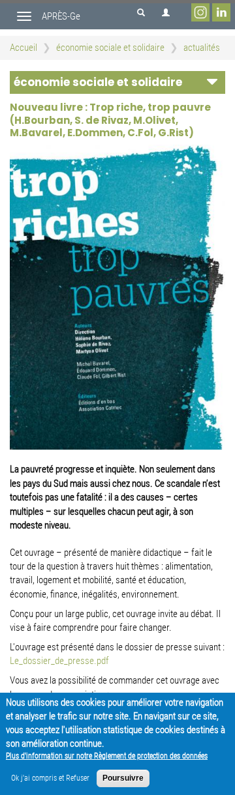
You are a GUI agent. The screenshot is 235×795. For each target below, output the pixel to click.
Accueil (23, 47)
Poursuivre (123, 778)
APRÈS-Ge (61, 16)
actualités (201, 47)
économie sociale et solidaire (110, 47)
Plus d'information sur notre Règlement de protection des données (107, 755)
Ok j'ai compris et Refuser (50, 778)
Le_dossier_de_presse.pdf (59, 661)
